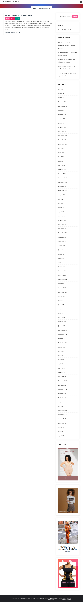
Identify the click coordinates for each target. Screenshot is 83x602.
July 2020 (60, 351)
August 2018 (61, 402)
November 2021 (62, 283)
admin (7, 32)
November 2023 (62, 182)
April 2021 (61, 313)
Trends (17, 18)
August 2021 (61, 296)
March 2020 (61, 368)
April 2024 (61, 161)
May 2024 (61, 157)
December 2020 (62, 330)
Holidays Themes (66, 598)
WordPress (51, 598)
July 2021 (60, 300)
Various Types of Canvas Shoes (18, 15)
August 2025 (61, 119)
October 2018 (62, 393)
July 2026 (60, 89)
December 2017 (62, 410)
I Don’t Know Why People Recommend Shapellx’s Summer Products (66, 45)
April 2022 (61, 262)
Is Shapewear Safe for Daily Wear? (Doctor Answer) (67, 54)
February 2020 (62, 372)
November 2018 (62, 389)
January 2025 (62, 131)
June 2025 (61, 123)
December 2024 (62, 135)
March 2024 (61, 165)
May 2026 (61, 93)
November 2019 (62, 385)
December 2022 (62, 228)
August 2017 (61, 427)
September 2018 (62, 398)
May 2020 (61, 360)
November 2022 (62, 233)
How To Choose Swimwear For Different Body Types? (66, 61)
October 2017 (62, 419)
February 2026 (62, 102)
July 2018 (60, 406)
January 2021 (62, 326)
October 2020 (62, 338)
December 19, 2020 (15, 32)
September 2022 (62, 241)
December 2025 (62, 106)
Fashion (7, 18)
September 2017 (62, 423)
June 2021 (61, 305)
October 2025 (62, 114)
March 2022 (61, 267)
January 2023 (62, 224)
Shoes (12, 18)
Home (34, 8)
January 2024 (62, 174)
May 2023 (61, 207)
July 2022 (60, 250)
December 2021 (62, 279)
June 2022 (61, 254)
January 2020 (62, 376)
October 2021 (62, 288)
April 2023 (61, 212)
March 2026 (61, 97)
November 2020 (62, 334)
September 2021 (62, 292)
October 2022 (62, 237)
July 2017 (60, 431)
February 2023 (62, 220)
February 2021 (62, 321)
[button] (81, 2)
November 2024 (62, 140)
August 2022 (61, 245)
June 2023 (61, 203)
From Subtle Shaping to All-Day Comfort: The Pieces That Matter (67, 67)
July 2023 (60, 199)
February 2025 (62, 127)
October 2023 (62, 186)
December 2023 (62, 178)
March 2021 (61, 317)
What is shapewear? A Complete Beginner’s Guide (67, 74)
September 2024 (62, 144)
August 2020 (61, 347)
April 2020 (61, 364)
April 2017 (61, 436)
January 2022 (62, 275)
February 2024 (62, 169)
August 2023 (61, 195)
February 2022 (62, 271)
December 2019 (62, 381)
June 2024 (61, 152)
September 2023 (62, 190)
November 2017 (62, 414)
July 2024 (60, 148)
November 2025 (62, 110)
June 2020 (61, 355)
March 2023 (61, 216)
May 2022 (61, 258)
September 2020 (62, 343)
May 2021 (61, 309)
